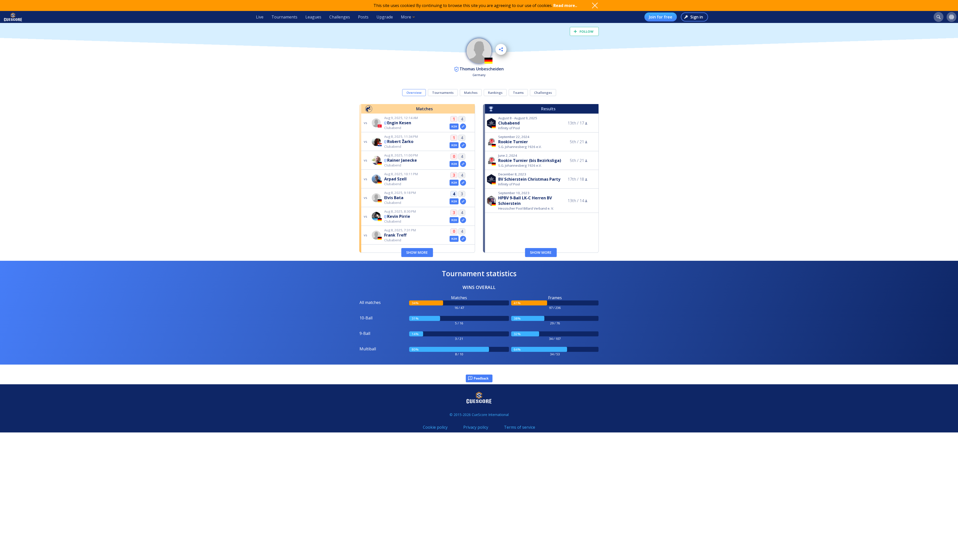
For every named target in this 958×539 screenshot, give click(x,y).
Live (259, 17)
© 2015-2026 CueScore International (479, 414)
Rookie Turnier (513, 141)
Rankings (495, 92)
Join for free (660, 17)
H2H (454, 126)
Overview (414, 92)
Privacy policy (475, 427)
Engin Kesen (399, 123)
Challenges (339, 17)
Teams (518, 92)
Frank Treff (395, 235)
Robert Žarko (400, 141)
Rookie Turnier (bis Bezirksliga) (529, 160)
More (406, 17)
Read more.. (565, 5)
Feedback (481, 378)
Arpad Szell (395, 179)
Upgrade (384, 17)
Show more (417, 252)
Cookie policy (435, 427)
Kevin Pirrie (398, 216)
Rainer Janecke (402, 160)
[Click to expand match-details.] (463, 127)
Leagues (313, 17)
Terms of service (519, 427)
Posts (363, 17)
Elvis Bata (393, 197)
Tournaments (284, 17)
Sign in (696, 17)
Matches (471, 92)
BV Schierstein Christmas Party (529, 179)
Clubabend (509, 123)
